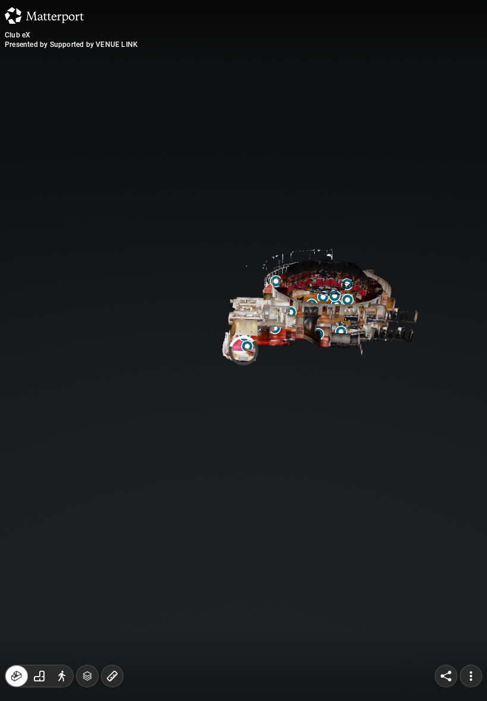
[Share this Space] (446, 676)
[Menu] (471, 676)
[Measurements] (112, 676)
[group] (39, 676)
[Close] (347, 101)
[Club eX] (243, 350)
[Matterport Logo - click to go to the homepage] (44, 15)
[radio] (16, 676)
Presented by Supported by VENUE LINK (71, 44)
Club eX (17, 35)
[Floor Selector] (87, 676)
